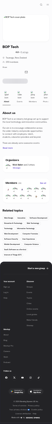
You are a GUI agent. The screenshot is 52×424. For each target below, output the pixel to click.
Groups (30, 287)
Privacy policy (33, 406)
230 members (12, 62)
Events (29, 292)
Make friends (32, 320)
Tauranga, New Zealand (16, 58)
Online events (32, 309)
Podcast (7, 362)
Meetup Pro (8, 346)
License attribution (23, 414)
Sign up (7, 287)
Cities (29, 303)
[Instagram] (30, 377)
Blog (5, 340)
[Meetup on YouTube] (22, 377)
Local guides (32, 314)
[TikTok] (38, 377)
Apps (6, 357)
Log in (6, 292)
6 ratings (24, 52)
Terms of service (19, 406)
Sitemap (30, 325)
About (6, 335)
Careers (7, 351)
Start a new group (36, 268)
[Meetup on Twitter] (14, 377)
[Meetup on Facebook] (6, 377)
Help (5, 298)
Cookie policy (37, 410)
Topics (29, 298)
